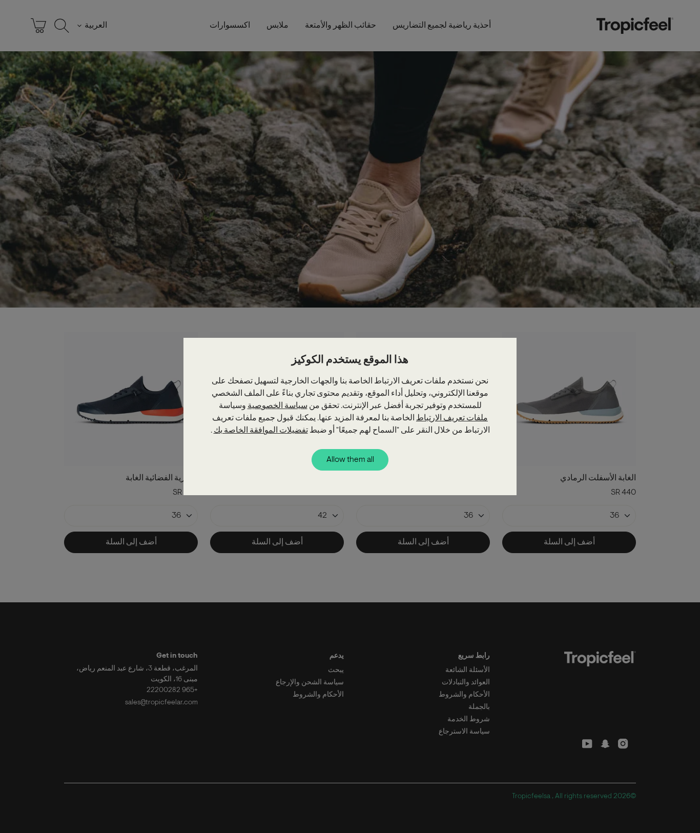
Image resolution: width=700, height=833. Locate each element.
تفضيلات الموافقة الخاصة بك (261, 430)
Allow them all (350, 460)
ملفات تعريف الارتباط (452, 418)
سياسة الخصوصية (277, 406)
